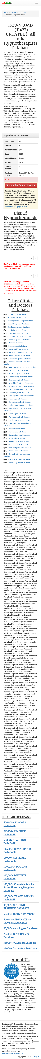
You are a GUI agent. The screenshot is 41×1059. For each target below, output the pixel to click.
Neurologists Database (18, 399)
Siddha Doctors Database (19, 441)
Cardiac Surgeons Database (19, 327)
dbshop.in (35, 1057)
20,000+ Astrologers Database (20, 928)
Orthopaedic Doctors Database (21, 405)
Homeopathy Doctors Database (21, 377)
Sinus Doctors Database (18, 445)
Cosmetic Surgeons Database (19, 337)
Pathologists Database (17, 414)
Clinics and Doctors (18, 13)
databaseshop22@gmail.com (16, 207)
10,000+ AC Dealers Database (20, 942)
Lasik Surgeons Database (19, 393)
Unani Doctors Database (18, 451)
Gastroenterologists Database (20, 352)
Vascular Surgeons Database (20, 459)
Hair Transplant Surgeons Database (22, 367)
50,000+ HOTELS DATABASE (19, 914)
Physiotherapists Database (19, 417)
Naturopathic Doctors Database (21, 396)
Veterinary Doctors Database (20, 463)
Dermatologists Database (18, 346)
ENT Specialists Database (18, 349)
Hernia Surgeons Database (19, 374)
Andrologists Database (17, 318)
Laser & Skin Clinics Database (20, 389)
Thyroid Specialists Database (20, 448)
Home (5, 13)
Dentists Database (16, 343)
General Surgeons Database (20, 359)
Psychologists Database (18, 432)
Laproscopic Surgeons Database (21, 386)
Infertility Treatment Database (21, 383)
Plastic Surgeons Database (19, 420)
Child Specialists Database (18, 333)
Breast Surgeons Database (18, 324)
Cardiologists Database (17, 330)
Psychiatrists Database (17, 429)
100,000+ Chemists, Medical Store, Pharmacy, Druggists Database (19, 887)
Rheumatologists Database (19, 435)
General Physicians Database (20, 356)
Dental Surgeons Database (18, 340)
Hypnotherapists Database (19, 380)
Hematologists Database (18, 370)
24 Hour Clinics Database (17, 314)
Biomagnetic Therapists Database (21, 321)
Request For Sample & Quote (20, 185)
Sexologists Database (17, 438)
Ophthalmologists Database (20, 402)
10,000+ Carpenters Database (20, 948)
